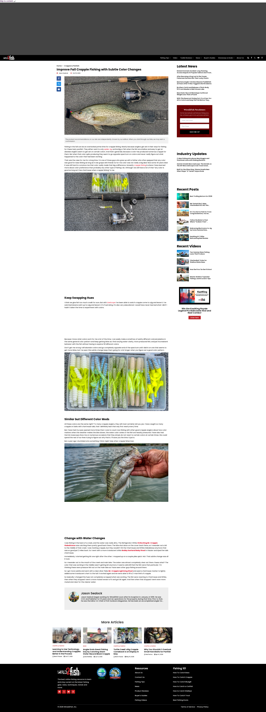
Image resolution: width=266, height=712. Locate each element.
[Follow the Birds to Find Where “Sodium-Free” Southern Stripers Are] (183, 221)
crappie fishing (140, 165)
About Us (240, 58)
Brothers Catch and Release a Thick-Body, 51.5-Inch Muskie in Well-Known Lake (193, 88)
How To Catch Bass (181, 672)
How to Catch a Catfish (183, 686)
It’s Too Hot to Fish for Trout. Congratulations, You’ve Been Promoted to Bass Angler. (201, 214)
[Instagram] (73, 692)
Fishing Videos (141, 700)
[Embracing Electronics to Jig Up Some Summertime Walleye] (183, 229)
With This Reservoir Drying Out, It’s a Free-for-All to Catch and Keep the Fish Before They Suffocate (194, 100)
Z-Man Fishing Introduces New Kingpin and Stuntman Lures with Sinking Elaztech (193, 159)
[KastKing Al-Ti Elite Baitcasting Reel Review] (183, 237)
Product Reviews (142, 691)
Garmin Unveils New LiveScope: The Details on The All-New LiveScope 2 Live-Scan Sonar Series (194, 165)
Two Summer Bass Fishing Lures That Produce (199, 253)
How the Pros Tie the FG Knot (201, 269)
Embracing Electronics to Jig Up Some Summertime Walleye (201, 230)
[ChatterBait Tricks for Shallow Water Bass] (183, 261)
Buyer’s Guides (209, 58)
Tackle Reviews (186, 58)
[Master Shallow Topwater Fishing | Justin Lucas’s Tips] (183, 278)
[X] (64, 692)
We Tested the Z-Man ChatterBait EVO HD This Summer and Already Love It (200, 205)
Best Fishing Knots (180, 700)
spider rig (108, 149)
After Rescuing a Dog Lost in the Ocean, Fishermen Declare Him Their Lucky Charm (193, 77)
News (198, 58)
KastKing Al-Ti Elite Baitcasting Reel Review (199, 237)
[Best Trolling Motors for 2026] (183, 196)
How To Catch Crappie (182, 677)
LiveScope (111, 302)
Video (175, 58)
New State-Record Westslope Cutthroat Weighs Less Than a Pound (192, 94)
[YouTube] (68, 692)
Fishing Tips (164, 58)
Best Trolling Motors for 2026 (201, 196)
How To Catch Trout (181, 695)
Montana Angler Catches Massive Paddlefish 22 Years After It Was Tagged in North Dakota (194, 83)
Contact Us (140, 677)
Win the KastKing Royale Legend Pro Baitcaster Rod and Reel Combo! (194, 310)
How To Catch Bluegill (182, 682)
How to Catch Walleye (182, 691)
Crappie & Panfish (71, 66)
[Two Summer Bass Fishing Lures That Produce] (183, 253)
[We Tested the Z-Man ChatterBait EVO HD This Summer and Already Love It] (183, 204)
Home (59, 66)
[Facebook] (59, 692)
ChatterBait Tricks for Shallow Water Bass (198, 261)
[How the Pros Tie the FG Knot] (183, 269)
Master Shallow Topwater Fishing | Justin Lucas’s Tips (200, 278)
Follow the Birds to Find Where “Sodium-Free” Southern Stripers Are (199, 222)
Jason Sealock (91, 593)
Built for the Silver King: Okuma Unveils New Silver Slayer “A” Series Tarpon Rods (193, 170)
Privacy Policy (202, 707)
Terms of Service (188, 707)
